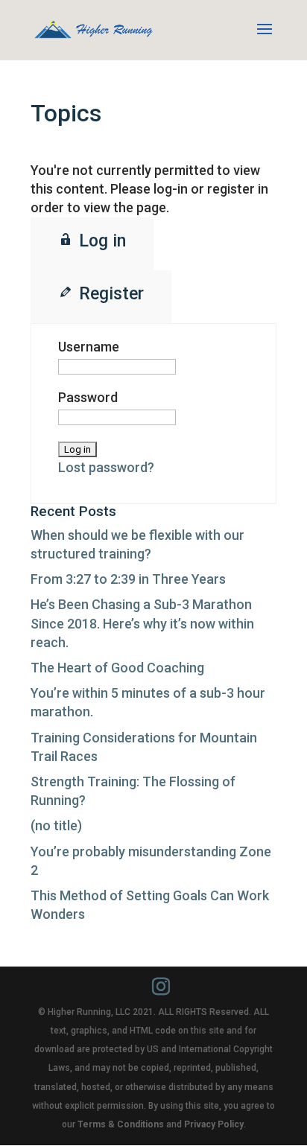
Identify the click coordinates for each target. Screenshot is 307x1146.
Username (88, 346)
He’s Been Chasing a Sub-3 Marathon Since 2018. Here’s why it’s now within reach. (142, 622)
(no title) (56, 825)
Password (88, 397)
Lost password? (106, 467)
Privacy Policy (214, 1124)
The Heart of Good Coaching (117, 667)
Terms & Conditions (120, 1124)
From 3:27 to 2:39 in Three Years (128, 579)
